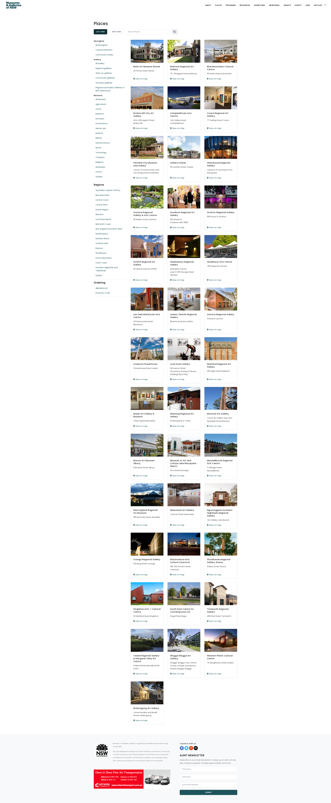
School (99, 171)
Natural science (103, 143)
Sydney (99, 275)
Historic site (101, 128)
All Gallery (100, 63)
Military (99, 138)
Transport (100, 157)
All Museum (101, 99)
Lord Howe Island (103, 219)
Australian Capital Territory (108, 190)
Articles (318, 5)
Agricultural (101, 104)
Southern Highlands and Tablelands (107, 269)
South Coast (101, 262)
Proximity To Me (103, 293)
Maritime (100, 114)
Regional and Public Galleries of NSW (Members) (110, 89)
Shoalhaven (101, 253)
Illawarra (99, 214)
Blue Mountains (102, 195)
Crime (98, 109)
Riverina (99, 248)
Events (298, 5)
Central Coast (102, 200)
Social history (102, 123)
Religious (99, 162)
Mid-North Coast (103, 224)
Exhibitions (259, 5)
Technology (101, 152)
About (208, 5)
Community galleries (105, 78)
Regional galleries (104, 68)
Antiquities (100, 167)
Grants (287, 5)
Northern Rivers (102, 238)
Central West (102, 204)
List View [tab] (100, 32)
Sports (98, 147)
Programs (231, 5)
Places (218, 5)
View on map (141, 78)
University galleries (104, 83)
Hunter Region (102, 209)
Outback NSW (102, 243)
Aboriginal (274, 5)
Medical (99, 133)
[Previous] (96, 781)
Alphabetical (101, 288)
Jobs (307, 5)
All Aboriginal (101, 45)
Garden (99, 176)
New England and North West (109, 229)
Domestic (100, 118)
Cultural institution (104, 50)
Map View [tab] (116, 32)
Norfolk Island (102, 233)
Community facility (104, 54)
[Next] (167, 781)
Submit (208, 792)
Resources (245, 5)
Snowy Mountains (104, 258)
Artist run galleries (104, 73)
